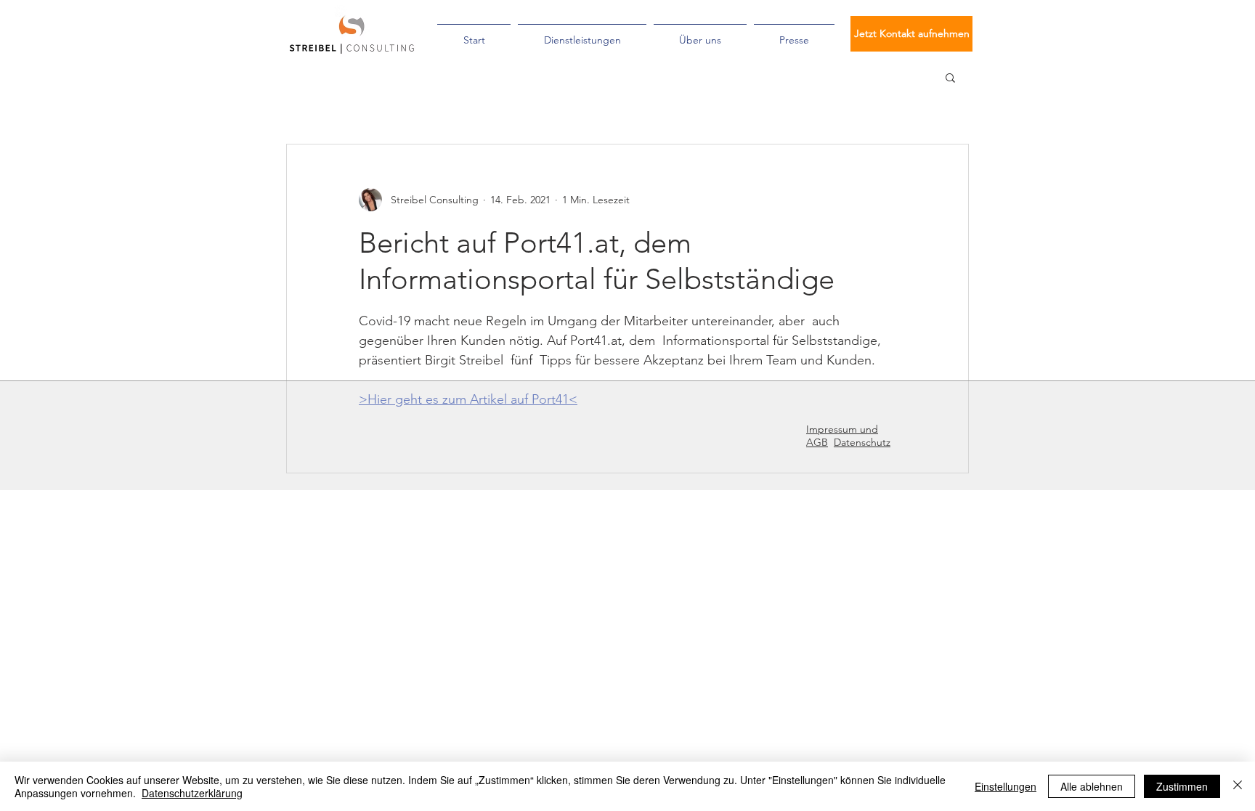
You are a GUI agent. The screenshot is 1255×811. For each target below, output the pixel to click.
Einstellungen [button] (1005, 786)
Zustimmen (1182, 786)
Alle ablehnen (1091, 786)
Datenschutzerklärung (192, 793)
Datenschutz (862, 442)
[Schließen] (1237, 786)
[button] (950, 77)
